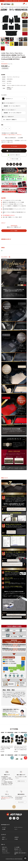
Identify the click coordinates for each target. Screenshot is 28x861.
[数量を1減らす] (2, 128)
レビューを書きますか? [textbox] (8, 116)
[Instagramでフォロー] (10, 818)
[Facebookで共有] (10, 164)
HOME (2, 7)
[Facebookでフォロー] (14, 818)
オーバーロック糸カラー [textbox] (8, 103)
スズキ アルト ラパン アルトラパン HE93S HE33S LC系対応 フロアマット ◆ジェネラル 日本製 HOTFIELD (7, 748)
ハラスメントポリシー (6, 852)
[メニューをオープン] (26, 4)
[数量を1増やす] (9, 128)
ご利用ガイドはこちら (21, 781)
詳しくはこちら (21, 802)
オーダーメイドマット (18, 827)
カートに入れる (14, 146)
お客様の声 (16, 837)
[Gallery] (14, 29)
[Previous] (2, 22)
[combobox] (14, 98)
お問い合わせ (4, 847)
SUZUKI (6, 7)
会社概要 (3, 829)
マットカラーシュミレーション (15, 150)
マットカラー (4, 95)
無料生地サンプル (17, 849)
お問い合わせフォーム (5, 797)
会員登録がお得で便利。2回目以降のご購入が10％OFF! (14, 1)
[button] (4, 63)
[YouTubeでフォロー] (17, 818)
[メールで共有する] (20, 164)
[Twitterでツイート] (7, 164)
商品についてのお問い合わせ (10, 137)
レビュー (16, 829)
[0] (23, 4)
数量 (2, 124)
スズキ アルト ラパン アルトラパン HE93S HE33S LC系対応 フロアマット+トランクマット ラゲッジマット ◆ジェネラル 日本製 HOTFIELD (20, 748)
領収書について (5, 849)
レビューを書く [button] (14, 230)
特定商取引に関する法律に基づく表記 (20, 853)
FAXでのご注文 (4, 850)
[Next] (26, 22)
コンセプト (4, 827)
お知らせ (3, 837)
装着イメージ (4, 839)
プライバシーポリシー (18, 850)
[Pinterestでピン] (17, 164)
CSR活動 (16, 839)
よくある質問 (20, 137)
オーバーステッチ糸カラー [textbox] (9, 110)
